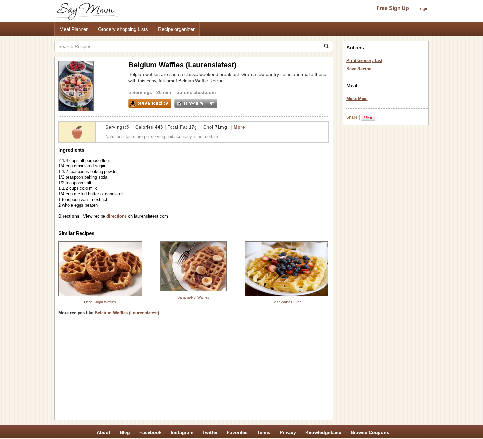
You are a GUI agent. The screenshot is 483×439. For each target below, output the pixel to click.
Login (423, 8)
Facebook (150, 432)
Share (351, 117)
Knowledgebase (323, 432)
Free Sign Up (393, 8)
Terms (263, 432)
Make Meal (357, 98)
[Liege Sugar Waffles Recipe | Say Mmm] (100, 268)
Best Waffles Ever (286, 302)
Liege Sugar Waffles (100, 302)
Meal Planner (73, 29)
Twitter (210, 432)
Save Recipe (358, 68)
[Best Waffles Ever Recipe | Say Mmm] (287, 268)
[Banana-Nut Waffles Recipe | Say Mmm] (193, 266)
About (103, 432)
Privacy (288, 432)
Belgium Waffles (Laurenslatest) (127, 312)
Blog (125, 432)
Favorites (237, 432)
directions (116, 216)
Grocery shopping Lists (123, 29)
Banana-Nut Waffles (193, 297)
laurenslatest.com (195, 92)
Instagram (182, 432)
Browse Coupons (370, 432)
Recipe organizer (176, 29)
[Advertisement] (193, 370)
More (239, 127)
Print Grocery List (364, 60)
